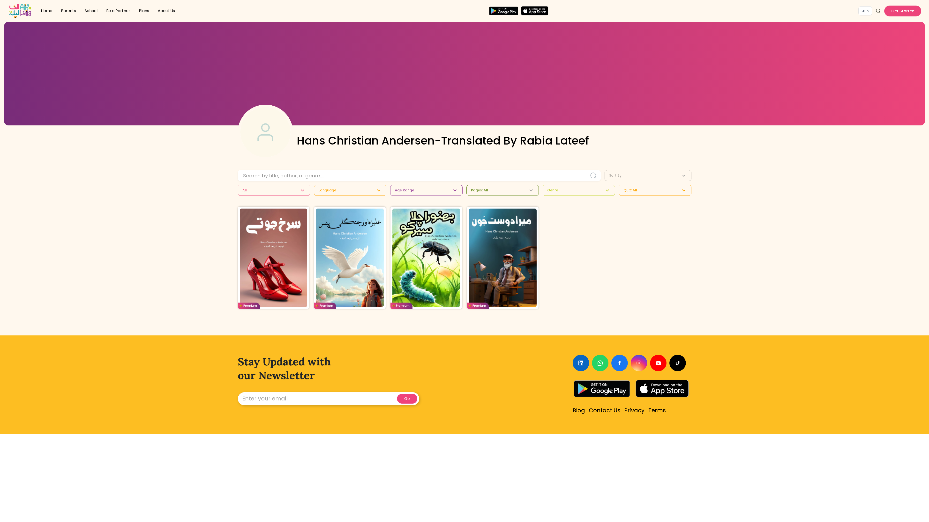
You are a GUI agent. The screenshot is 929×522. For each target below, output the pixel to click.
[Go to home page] (20, 11)
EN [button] (864, 10)
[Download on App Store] (662, 388)
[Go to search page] (878, 11)
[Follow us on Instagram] (639, 363)
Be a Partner (118, 11)
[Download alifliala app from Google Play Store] (503, 11)
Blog (579, 410)
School (91, 11)
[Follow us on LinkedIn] (581, 363)
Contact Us (604, 410)
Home (46, 11)
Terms (657, 410)
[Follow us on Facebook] (619, 363)
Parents (68, 11)
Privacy (634, 410)
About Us (166, 11)
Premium (250, 306)
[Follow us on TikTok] (677, 363)
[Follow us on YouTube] (658, 363)
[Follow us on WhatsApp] (600, 363)
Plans (144, 11)
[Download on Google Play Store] (602, 388)
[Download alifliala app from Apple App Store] (535, 11)
